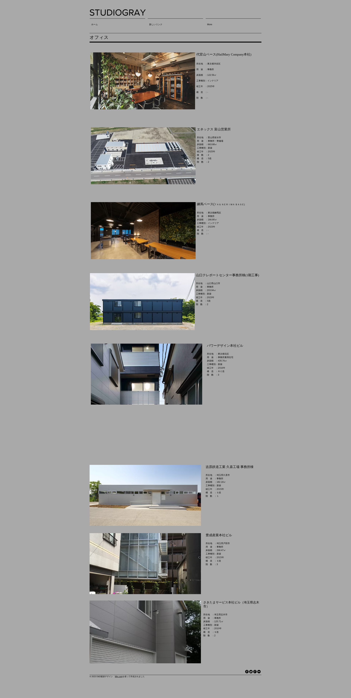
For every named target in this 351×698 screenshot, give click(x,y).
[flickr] (259, 671)
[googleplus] (255, 671)
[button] (142, 80)
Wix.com (118, 676)
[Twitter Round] (251, 671)
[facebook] (247, 671)
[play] (187, 106)
